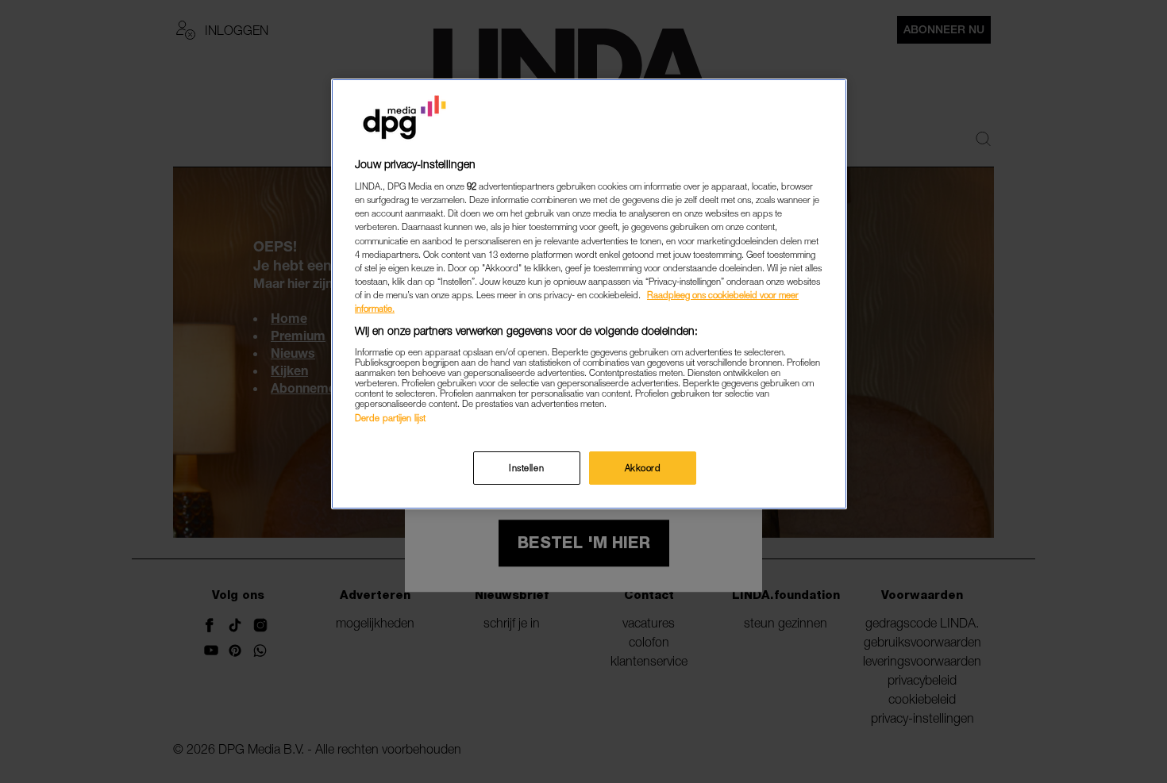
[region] (589, 294)
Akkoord (643, 468)
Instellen (526, 468)
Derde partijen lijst (390, 418)
